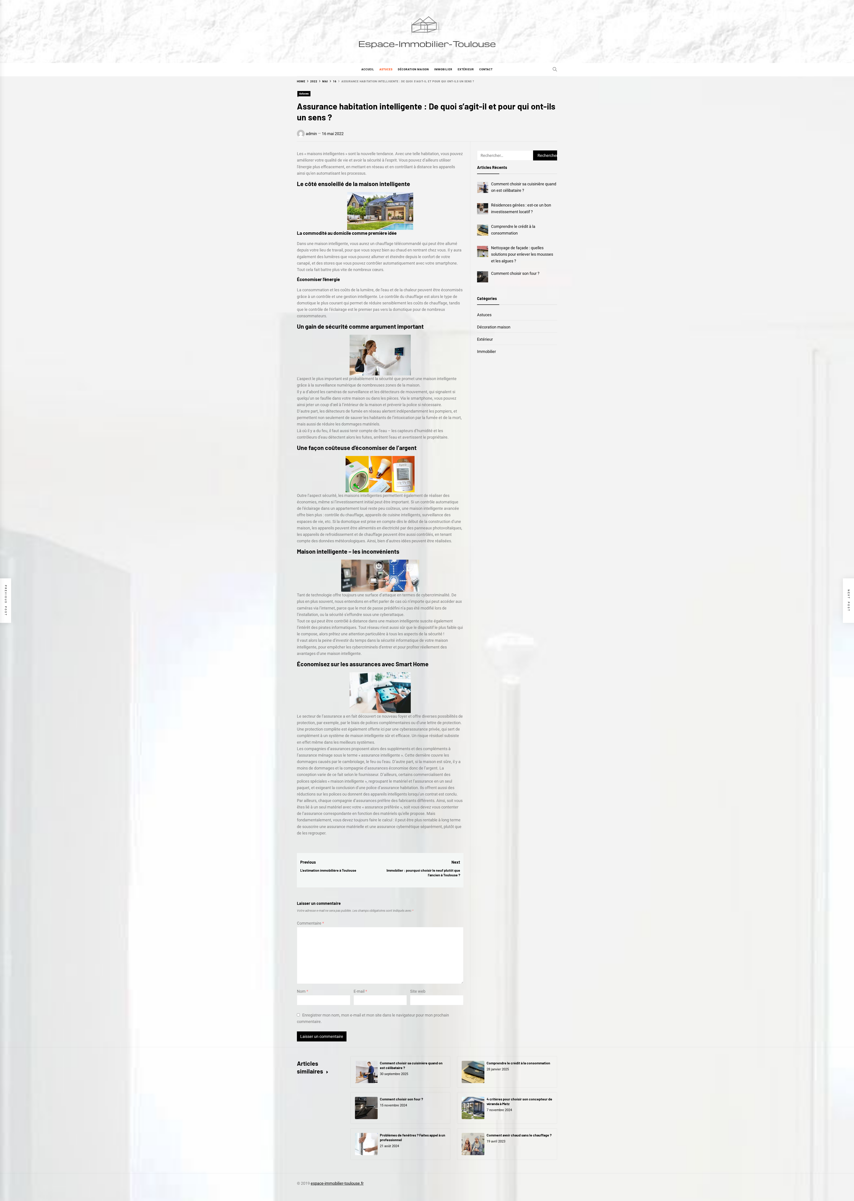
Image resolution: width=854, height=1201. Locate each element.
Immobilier (443, 69)
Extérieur (466, 69)
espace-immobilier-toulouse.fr (337, 1183)
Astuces (386, 69)
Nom (302, 991)
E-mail (360, 991)
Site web (417, 991)
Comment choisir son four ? (401, 1099)
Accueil (367, 69)
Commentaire (310, 923)
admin (311, 133)
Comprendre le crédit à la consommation (518, 1063)
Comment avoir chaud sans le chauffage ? (519, 1135)
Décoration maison (413, 69)
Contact (486, 69)
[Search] (555, 69)
